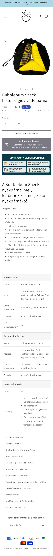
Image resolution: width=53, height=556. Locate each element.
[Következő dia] (33, 89)
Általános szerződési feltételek (20, 501)
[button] (6, 16)
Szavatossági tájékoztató (17, 469)
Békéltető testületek (15, 456)
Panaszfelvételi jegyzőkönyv (18, 488)
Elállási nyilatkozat (14, 437)
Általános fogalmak (15, 443)
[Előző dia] (20, 89)
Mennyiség (6, 118)
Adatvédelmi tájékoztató (17, 475)
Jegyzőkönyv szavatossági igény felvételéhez (26, 482)
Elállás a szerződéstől (16, 507)
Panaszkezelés (12, 494)
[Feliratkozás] (43, 525)
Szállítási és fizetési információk (20, 450)
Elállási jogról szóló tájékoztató (20, 462)
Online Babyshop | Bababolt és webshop (24, 548)
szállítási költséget (23, 111)
